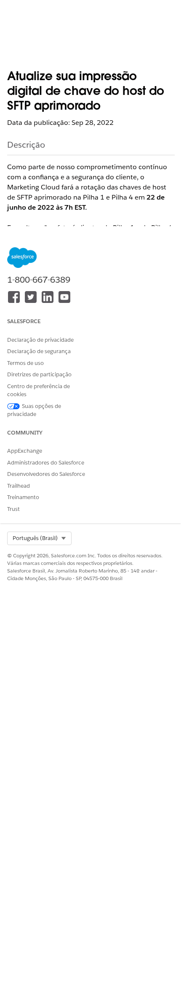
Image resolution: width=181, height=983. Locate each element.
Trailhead (18, 485)
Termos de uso (25, 363)
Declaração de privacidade (40, 339)
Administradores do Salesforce (45, 462)
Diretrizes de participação (39, 374)
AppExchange (24, 450)
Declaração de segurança (39, 351)
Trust (13, 509)
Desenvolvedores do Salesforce (46, 474)
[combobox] (39, 538)
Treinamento (23, 497)
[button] (39, 538)
